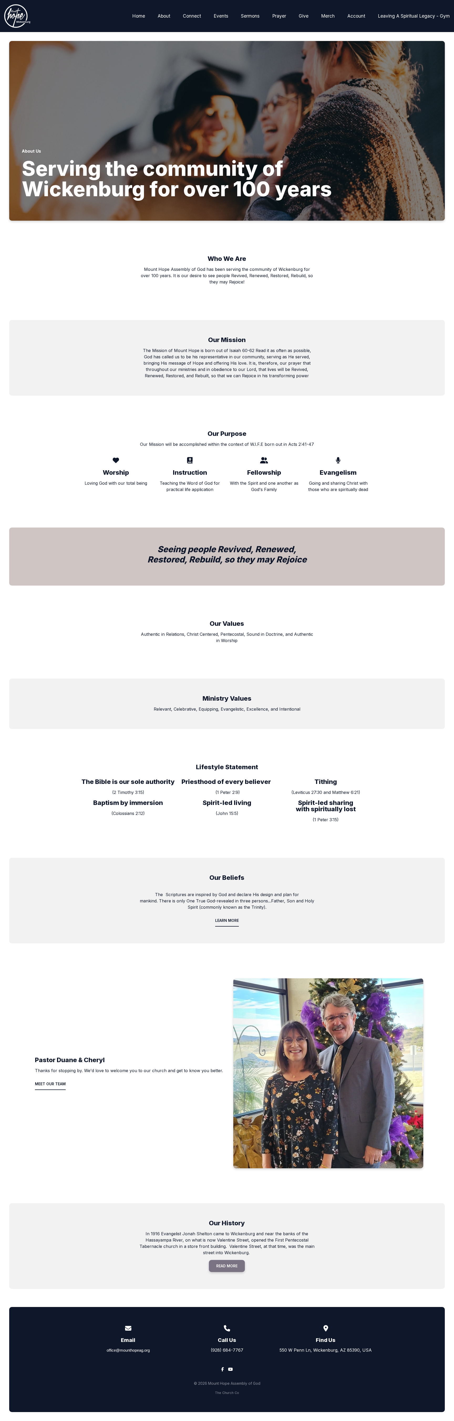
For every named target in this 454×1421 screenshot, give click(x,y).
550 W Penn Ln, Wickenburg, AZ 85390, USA (326, 1350)
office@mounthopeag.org (128, 1350)
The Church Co (227, 1393)
